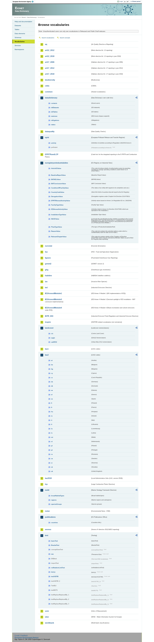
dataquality (49, 131)
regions (53, 500)
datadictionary (51, 98)
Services (18, 45)
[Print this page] (125, 1)
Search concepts (65, 37)
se (52, 458)
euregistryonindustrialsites (56, 163)
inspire (48, 322)
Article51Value (56, 168)
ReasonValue (55, 231)
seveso (48, 529)
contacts (54, 103)
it (51, 420)
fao (46, 252)
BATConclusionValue (58, 183)
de (52, 382)
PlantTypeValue (56, 227)
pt (52, 450)
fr (51, 407)
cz (52, 377)
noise (47, 511)
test (46, 535)
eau (52, 554)
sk (52, 467)
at (51, 360)
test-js (53, 572)
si (51, 463)
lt (51, 424)
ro (52, 454)
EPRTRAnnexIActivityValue (60, 201)
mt (52, 437)
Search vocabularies (48, 37)
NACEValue (55, 219)
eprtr (47, 137)
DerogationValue (57, 196)
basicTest (54, 541)
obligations (55, 120)
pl (52, 446)
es (52, 399)
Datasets (18, 25)
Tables (17, 29)
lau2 (47, 355)
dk (52, 386)
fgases (48, 258)
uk (52, 471)
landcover (49, 328)
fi (51, 403)
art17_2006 (49, 62)
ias (46, 282)
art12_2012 (49, 50)
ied (46, 288)
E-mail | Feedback (21, 635)
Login (121, 1)
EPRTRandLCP (51, 154)
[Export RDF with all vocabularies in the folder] (136, 98)
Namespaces (19, 49)
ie (51, 416)
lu (52, 429)
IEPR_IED (49, 316)
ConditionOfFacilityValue (60, 188)
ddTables (54, 112)
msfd (47, 490)
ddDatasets (55, 107)
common (49, 92)
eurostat (48, 246)
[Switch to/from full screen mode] (128, 1)
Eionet (24, 17)
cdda (47, 86)
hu (52, 412)
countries (54, 522)
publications (50, 517)
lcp (46, 484)
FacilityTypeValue (57, 205)
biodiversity (50, 80)
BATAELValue (56, 179)
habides (48, 276)
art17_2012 (49, 68)
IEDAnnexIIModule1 (53, 293)
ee (52, 390)
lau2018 (48, 478)
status (53, 124)
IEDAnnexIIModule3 (53, 299)
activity (53, 143)
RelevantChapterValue (58, 237)
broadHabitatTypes (57, 496)
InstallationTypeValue (58, 215)
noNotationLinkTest (58, 568)
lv (51, 433)
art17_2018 (49, 74)
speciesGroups (56, 504)
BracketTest (55, 545)
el (51, 394)
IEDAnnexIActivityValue (59, 209)
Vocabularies (20, 41)
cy (52, 373)
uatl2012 (54, 342)
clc (52, 333)
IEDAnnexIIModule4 (53, 308)
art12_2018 (49, 56)
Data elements (20, 33)
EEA (24, 1)
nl (52, 441)
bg (52, 369)
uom (47, 611)
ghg (46, 270)
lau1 (47, 349)
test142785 (54, 576)
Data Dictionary (31, 17)
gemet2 (48, 264)
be (52, 365)
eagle (53, 338)
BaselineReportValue (58, 175)
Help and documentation (23, 21)
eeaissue (54, 116)
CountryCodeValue (57, 192)
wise (47, 617)
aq (46, 44)
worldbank (49, 623)
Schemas (18, 37)
